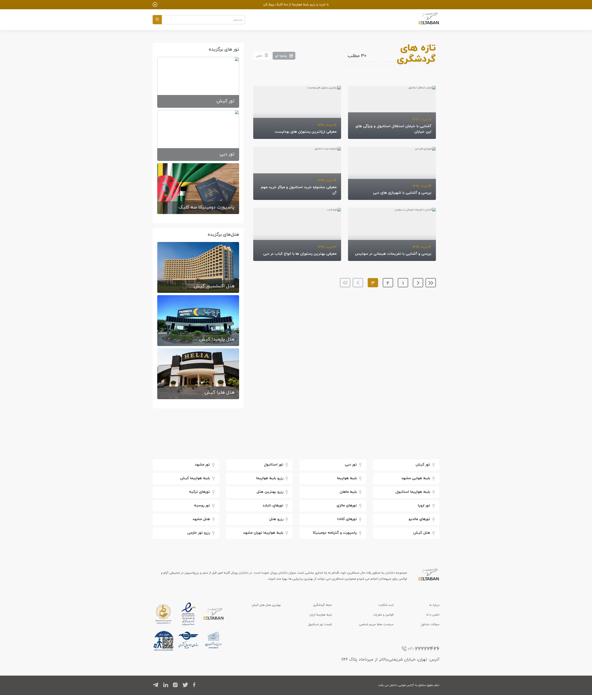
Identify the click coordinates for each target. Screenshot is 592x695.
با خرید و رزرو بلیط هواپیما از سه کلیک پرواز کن (296, 4)
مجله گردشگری (322, 604)
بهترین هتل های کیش (266, 604)
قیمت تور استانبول (320, 624)
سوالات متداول (430, 624)
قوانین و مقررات (383, 614)
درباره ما (434, 604)
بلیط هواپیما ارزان (320, 614)
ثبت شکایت (386, 604)
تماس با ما (432, 614)
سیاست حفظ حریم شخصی (376, 624)
